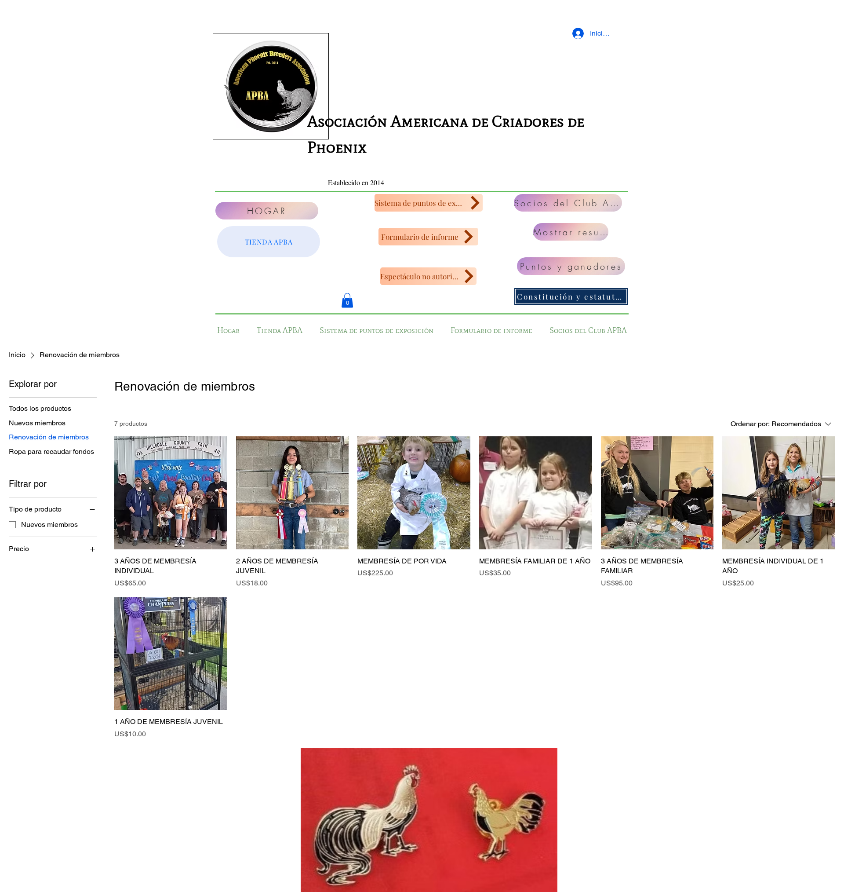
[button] (347, 300)
